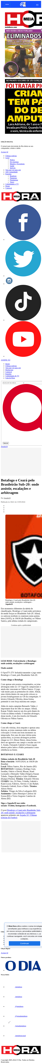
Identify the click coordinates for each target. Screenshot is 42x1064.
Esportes (8, 174)
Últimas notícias (11, 156)
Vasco (12, 182)
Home (7, 186)
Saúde (12, 166)
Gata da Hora (10, 378)
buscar (6, 443)
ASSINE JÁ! (5, 360)
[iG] (22, 7)
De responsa (14, 162)
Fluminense (14, 180)
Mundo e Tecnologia (17, 164)
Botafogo (13, 176)
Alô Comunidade (11, 172)
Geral (7, 158)
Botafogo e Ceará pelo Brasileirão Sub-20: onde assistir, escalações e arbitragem (21, 811)
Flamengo (13, 178)
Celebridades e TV (12, 184)
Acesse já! (4, 152)
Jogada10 (4, 447)
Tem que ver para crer (13, 170)
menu (7, 4)
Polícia (12, 160)
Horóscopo (9, 370)
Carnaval (8, 188)
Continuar (24, 943)
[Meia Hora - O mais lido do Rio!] (21, 202)
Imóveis (12, 168)
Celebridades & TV (12, 376)
